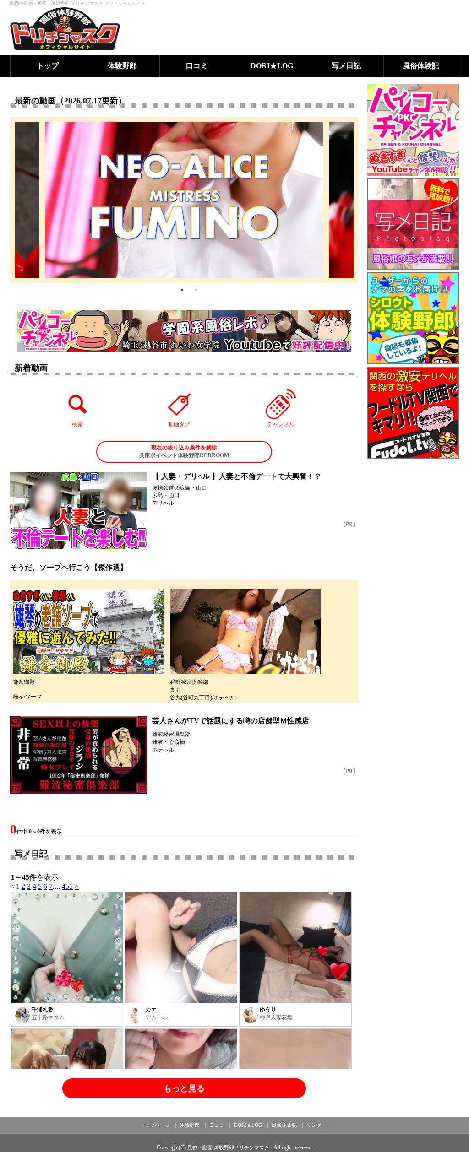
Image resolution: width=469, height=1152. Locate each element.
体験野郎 (122, 66)
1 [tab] (181, 289)
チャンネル (280, 424)
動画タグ (179, 424)
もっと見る (184, 1088)
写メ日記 (346, 66)
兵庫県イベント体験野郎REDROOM (184, 451)
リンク (314, 1125)
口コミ (197, 66)
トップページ (155, 1125)
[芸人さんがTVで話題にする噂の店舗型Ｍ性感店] (78, 755)
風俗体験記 (421, 66)
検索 (77, 424)
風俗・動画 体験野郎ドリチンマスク (228, 1147)
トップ (48, 66)
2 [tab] (195, 289)
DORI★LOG (272, 66)
